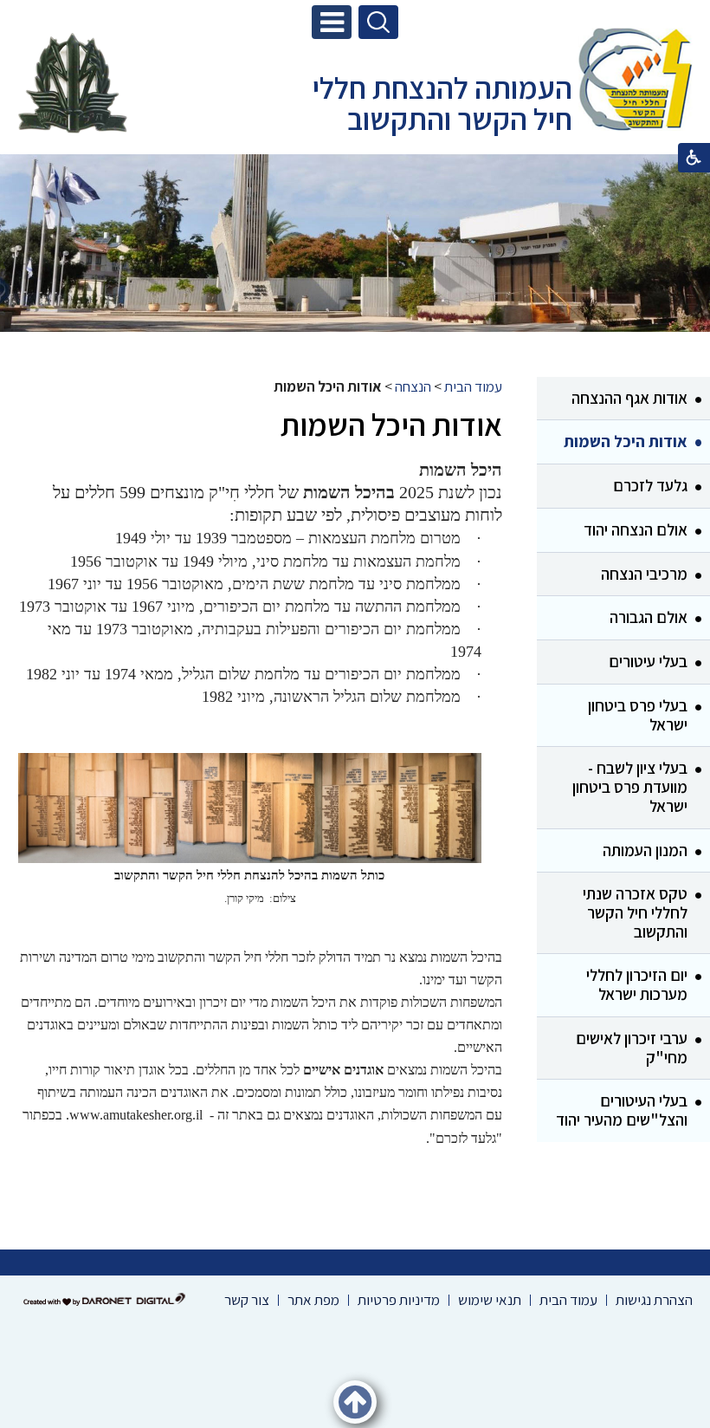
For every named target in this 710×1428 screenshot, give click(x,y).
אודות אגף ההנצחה (629, 397)
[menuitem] (623, 399)
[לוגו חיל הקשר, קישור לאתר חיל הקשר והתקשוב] (72, 83)
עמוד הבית (473, 386)
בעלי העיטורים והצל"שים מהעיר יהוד (621, 1110)
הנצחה (413, 386)
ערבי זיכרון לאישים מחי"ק (631, 1048)
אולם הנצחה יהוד (635, 529)
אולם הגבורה (648, 617)
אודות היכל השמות (625, 441)
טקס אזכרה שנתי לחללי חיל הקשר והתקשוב (635, 912)
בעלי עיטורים (648, 661)
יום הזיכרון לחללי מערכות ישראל (636, 984)
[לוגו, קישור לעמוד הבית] (635, 81)
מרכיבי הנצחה (644, 573)
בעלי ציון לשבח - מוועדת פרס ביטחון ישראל (629, 786)
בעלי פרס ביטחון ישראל (637, 715)
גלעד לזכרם (650, 485)
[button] (332, 22)
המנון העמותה (645, 850)
